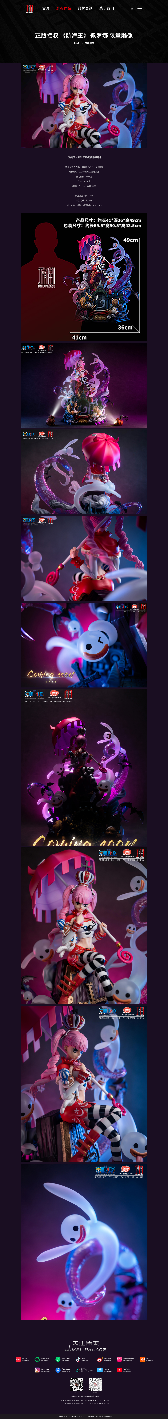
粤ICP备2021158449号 (104, 1416)
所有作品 (63, 8)
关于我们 (106, 8)
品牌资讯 (85, 8)
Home (76, 43)
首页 (46, 8)
